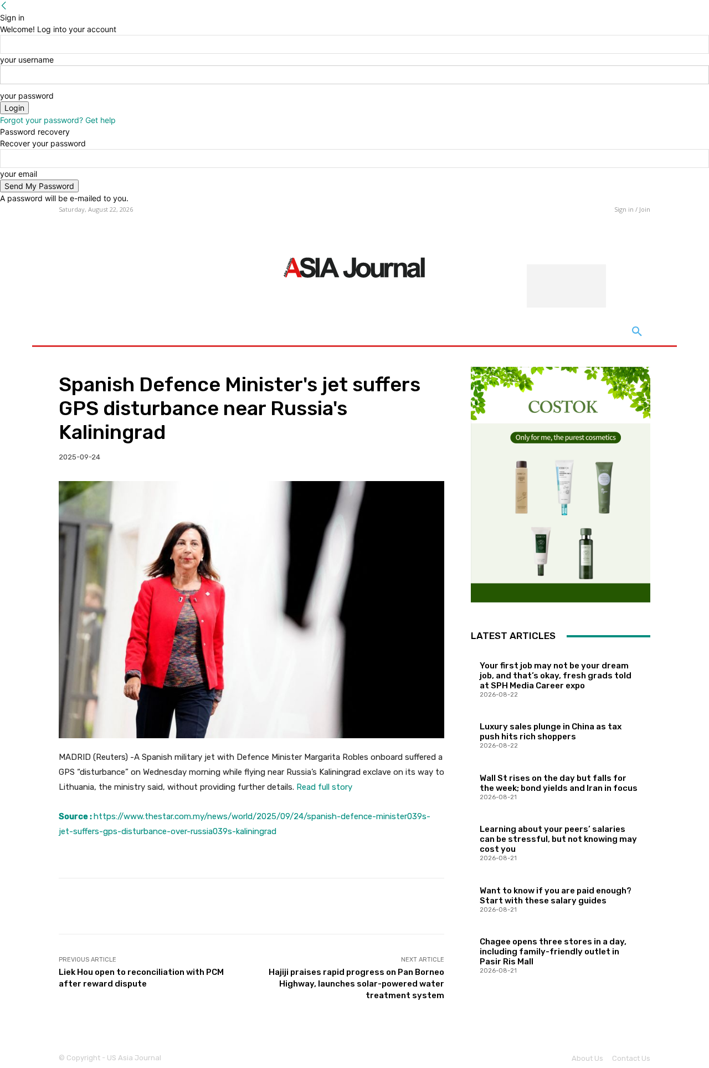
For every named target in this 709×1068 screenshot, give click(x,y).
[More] (427, 906)
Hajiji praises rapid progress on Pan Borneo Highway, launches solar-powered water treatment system (356, 983)
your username (27, 59)
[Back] (4, 6)
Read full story (324, 787)
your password (27, 95)
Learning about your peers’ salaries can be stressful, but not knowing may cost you (558, 839)
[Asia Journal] (354, 266)
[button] (637, 332)
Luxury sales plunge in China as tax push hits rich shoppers (550, 732)
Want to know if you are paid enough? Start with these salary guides (555, 896)
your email (18, 173)
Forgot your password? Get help (58, 120)
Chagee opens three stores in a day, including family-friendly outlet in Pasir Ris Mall (553, 952)
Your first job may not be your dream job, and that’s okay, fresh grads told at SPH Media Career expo (555, 676)
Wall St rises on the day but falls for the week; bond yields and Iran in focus (559, 783)
